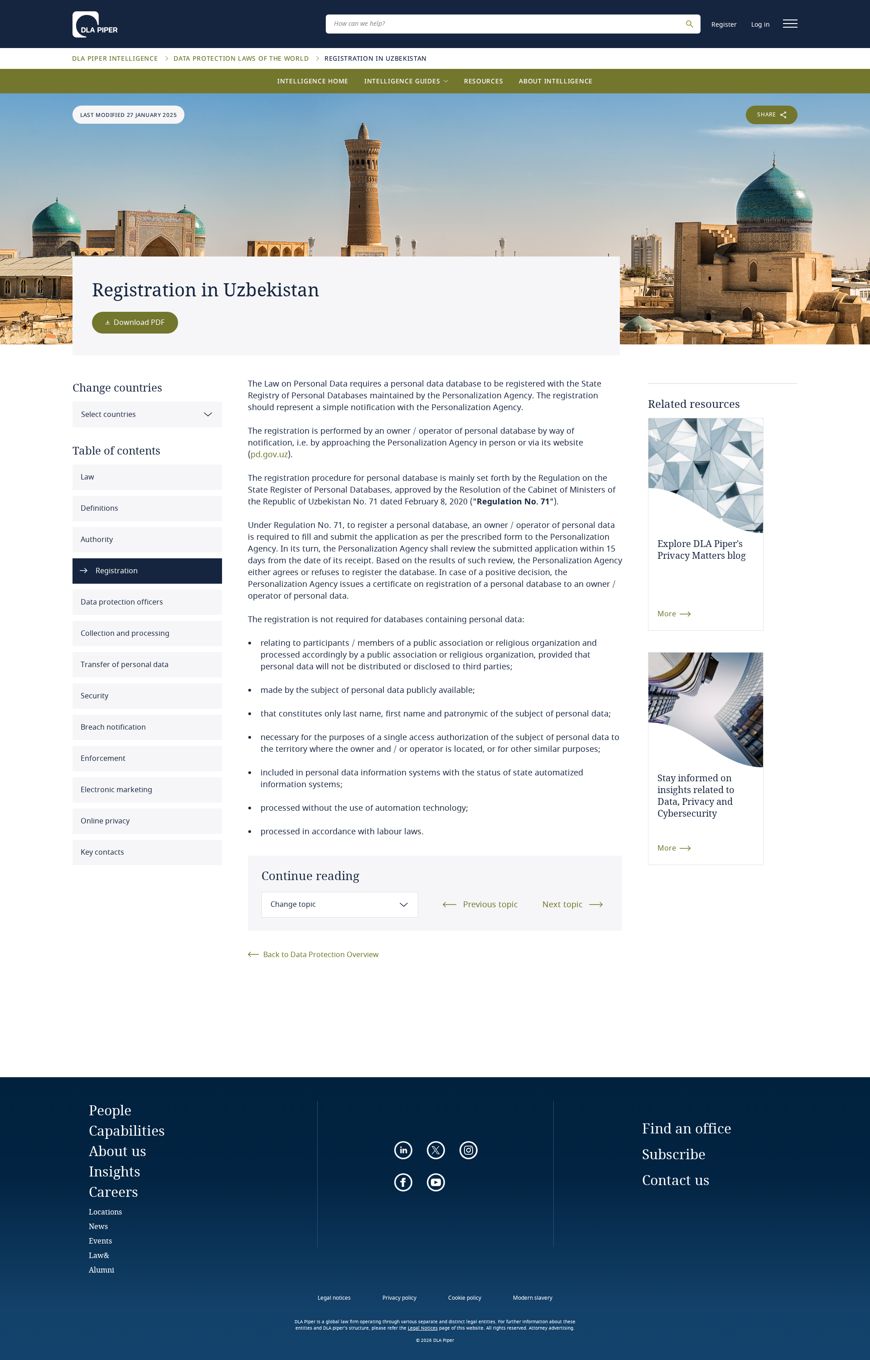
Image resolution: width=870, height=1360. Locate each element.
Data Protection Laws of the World (242, 58)
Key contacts (101, 852)
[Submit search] (691, 24)
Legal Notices (423, 1328)
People (110, 1110)
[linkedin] (403, 1150)
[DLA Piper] (94, 21)
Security (93, 696)
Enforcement (102, 758)
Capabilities (127, 1130)
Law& (99, 1255)
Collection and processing (124, 633)
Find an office (686, 1128)
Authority (96, 539)
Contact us (676, 1180)
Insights (114, 1171)
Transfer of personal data (124, 664)
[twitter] (436, 1150)
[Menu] (790, 23)
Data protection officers (121, 602)
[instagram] (468, 1150)
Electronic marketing (115, 789)
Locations (105, 1211)
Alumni (101, 1269)
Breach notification (112, 727)
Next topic (562, 904)
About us (117, 1151)
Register (724, 24)
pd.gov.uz (269, 454)
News (98, 1226)
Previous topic (490, 904)
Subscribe (674, 1154)
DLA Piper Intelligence (116, 58)
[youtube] (436, 1182)
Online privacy (104, 821)
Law (86, 477)
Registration (116, 571)
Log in (760, 24)
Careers (113, 1191)
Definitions (98, 508)
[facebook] (403, 1182)
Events (100, 1240)
